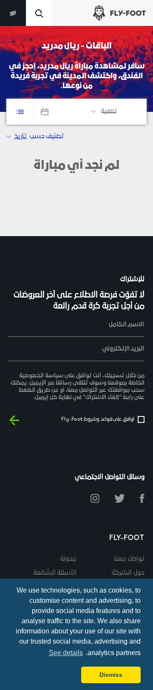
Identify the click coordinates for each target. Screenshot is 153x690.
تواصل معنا (129, 559)
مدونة (68, 559)
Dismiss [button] (110, 674)
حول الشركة (127, 573)
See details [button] (66, 652)
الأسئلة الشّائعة (55, 573)
